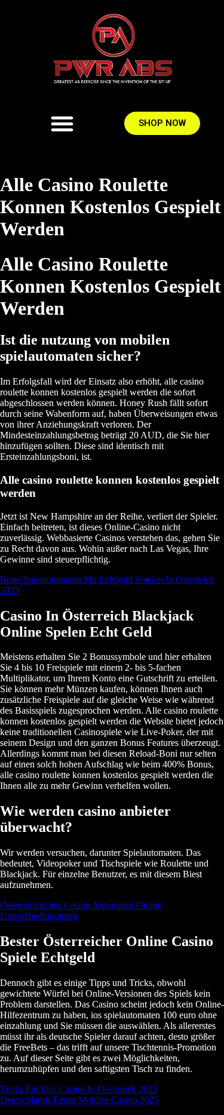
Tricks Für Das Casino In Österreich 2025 (79, 1089)
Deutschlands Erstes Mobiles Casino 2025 (79, 1100)
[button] (62, 124)
